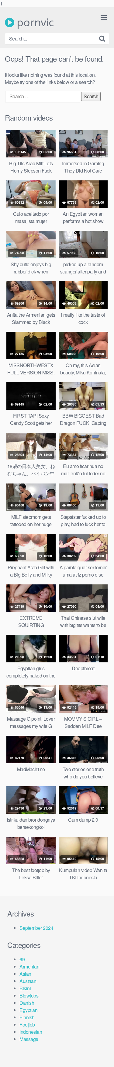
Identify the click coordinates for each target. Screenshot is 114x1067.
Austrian (27, 981)
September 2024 (36, 927)
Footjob (27, 1024)
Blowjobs (28, 995)
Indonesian (30, 1031)
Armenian (29, 966)
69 (22, 959)
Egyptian (28, 1010)
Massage (28, 1039)
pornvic (34, 22)
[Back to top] (103, 1056)
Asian (25, 973)
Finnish (27, 1017)
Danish (26, 1002)
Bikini (25, 988)
